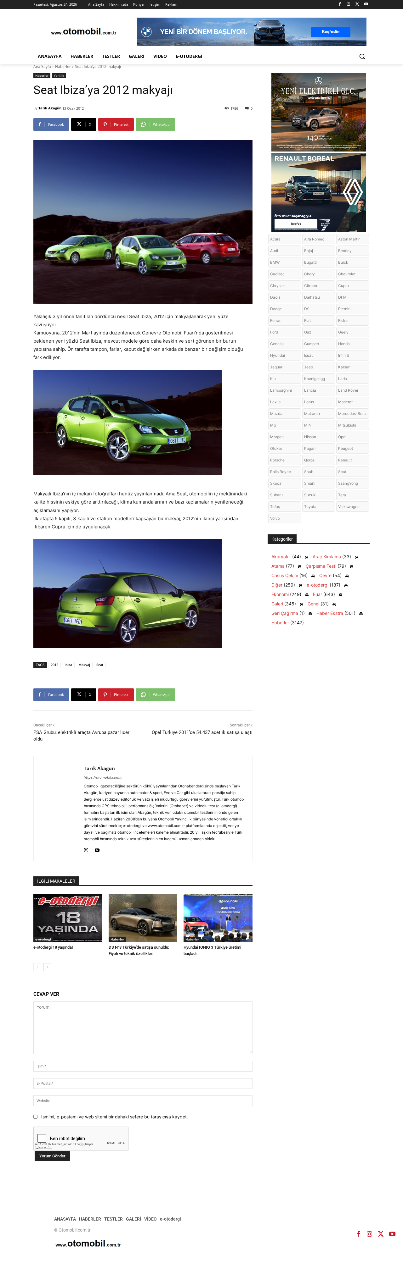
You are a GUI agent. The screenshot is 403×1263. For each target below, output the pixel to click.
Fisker (343, 320)
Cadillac (277, 274)
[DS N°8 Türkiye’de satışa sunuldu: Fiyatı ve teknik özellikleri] (143, 918)
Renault (345, 460)
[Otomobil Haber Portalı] (83, 31)
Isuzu (309, 355)
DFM (342, 297)
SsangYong (348, 483)
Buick (343, 262)
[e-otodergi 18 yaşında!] (67, 918)
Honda (344, 343)
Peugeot (345, 448)
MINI (308, 425)
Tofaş (275, 506)
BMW (275, 262)
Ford (274, 332)
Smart (309, 483)
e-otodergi (43, 939)
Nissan (310, 436)
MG (273, 425)
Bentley (345, 250)
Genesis (277, 343)
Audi (274, 250)
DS (306, 308)
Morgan (277, 436)
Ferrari (275, 320)
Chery (309, 274)
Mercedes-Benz (352, 413)
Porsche (277, 460)
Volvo (275, 518)
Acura (275, 239)
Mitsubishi (347, 425)
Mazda (276, 413)
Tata (342, 495)
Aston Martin (349, 239)
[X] (357, 4)
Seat (99, 664)
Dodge (276, 308)
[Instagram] (348, 4)
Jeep (308, 367)
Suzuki (310, 495)
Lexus (275, 402)
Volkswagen (349, 506)
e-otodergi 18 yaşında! (53, 947)
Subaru (276, 495)
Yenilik (59, 75)
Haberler (63, 66)
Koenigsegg (314, 378)
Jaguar (276, 367)
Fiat (307, 320)
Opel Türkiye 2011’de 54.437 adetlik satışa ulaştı (202, 732)
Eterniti (344, 308)
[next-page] (47, 967)
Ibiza (68, 664)
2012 (54, 664)
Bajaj (308, 250)
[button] (362, 56)
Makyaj (84, 664)
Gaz (307, 332)
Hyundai (277, 355)
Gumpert (311, 343)
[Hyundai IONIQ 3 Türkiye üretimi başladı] (218, 918)
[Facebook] (339, 4)
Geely (343, 332)
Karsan (344, 367)
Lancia (310, 390)
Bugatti (310, 262)
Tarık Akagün (49, 108)
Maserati (346, 402)
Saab (308, 471)
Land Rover (348, 390)
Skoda (275, 483)
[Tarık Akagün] (58, 808)
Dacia (275, 297)
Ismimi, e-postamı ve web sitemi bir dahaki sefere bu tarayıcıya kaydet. (114, 1116)
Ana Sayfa (42, 66)
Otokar (276, 448)
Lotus (309, 402)
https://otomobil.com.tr (103, 777)
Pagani (310, 448)
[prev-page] (37, 967)
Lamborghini (281, 390)
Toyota (310, 506)
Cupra (343, 285)
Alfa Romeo (314, 239)
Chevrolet (346, 274)
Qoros (309, 460)
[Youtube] (366, 4)
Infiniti (343, 355)
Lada (342, 378)
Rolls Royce (280, 471)
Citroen (310, 285)
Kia (273, 378)
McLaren (312, 413)
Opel (342, 436)
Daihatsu (312, 297)
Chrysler (277, 285)
